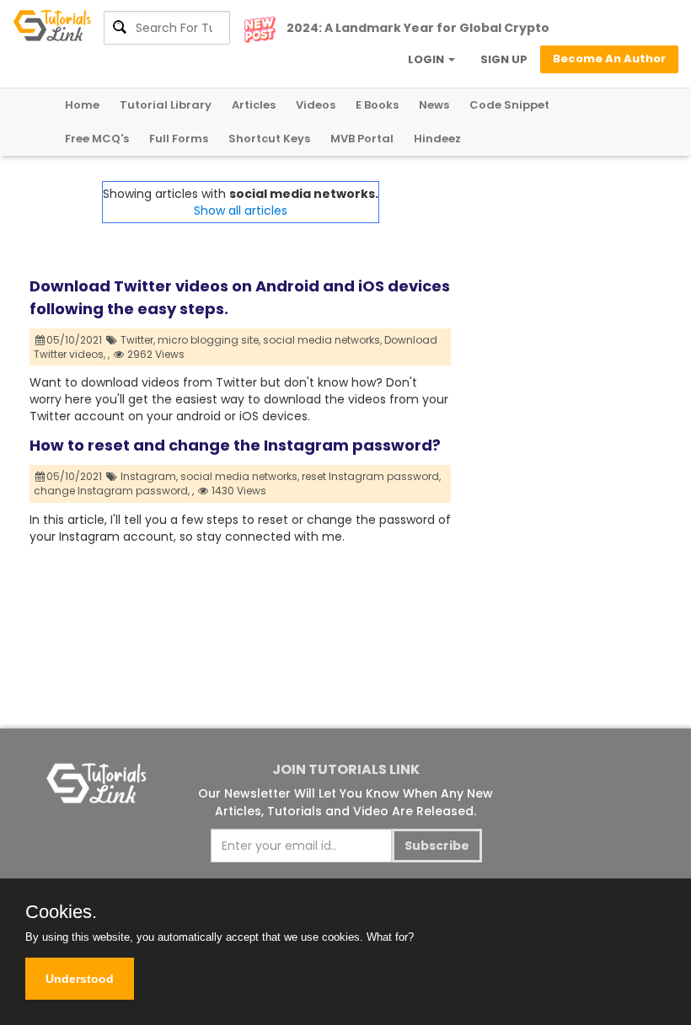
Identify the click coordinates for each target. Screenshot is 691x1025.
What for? (390, 937)
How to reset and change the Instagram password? (235, 445)
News (434, 105)
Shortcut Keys (269, 139)
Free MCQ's (97, 139)
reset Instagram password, (371, 476)
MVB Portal (362, 139)
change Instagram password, (112, 490)
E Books (377, 105)
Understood (80, 978)
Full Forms (178, 139)
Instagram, (149, 476)
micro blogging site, (209, 340)
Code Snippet (509, 105)
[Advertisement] (556, 265)
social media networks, (322, 340)
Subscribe (436, 845)
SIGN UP (504, 59)
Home (82, 105)
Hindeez (437, 139)
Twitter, (138, 340)
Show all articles (240, 210)
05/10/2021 (75, 340)
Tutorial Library (166, 105)
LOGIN (427, 59)
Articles (254, 105)
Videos (315, 105)
